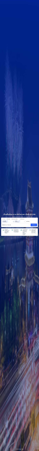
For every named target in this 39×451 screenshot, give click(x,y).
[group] (7, 221)
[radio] (4, 219)
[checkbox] (22, 219)
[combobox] (8, 221)
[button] (31, 1)
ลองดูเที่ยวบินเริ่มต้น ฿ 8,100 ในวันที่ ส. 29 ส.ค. (19, 216)
